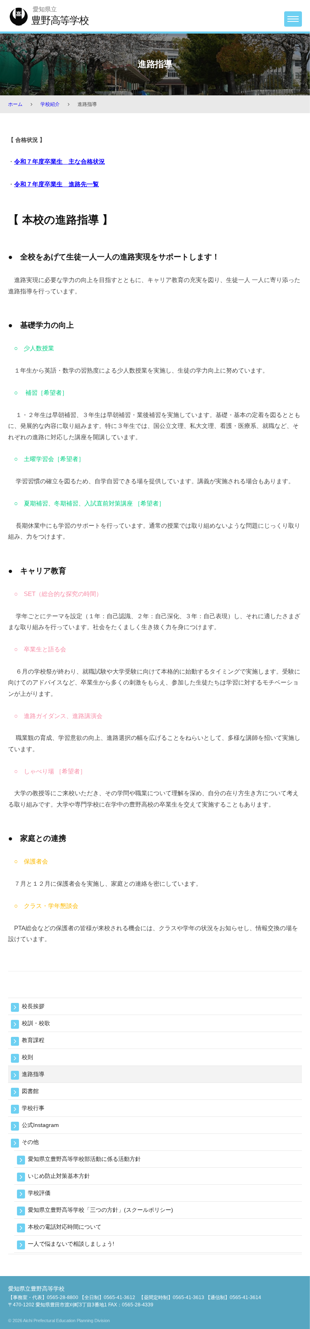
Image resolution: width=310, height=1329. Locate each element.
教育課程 (33, 1040)
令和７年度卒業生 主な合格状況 (59, 161)
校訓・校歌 (36, 1023)
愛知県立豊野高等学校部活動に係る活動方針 (84, 1159)
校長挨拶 (33, 1006)
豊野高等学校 (60, 20)
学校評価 (39, 1193)
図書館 (30, 1091)
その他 (30, 1142)
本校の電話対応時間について (64, 1227)
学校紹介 (50, 104)
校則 (27, 1057)
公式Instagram (40, 1125)
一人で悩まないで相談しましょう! (71, 1244)
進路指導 (33, 1074)
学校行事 (33, 1108)
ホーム (15, 104)
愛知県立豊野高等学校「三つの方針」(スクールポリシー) (100, 1210)
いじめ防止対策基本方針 (59, 1176)
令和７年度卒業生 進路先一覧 (56, 184)
